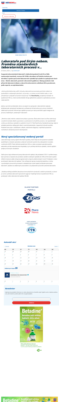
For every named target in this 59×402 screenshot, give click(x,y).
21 (36, 261)
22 (44, 261)
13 (28, 257)
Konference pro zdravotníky (19, 275)
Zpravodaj (4, 7)
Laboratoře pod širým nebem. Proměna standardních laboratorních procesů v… (24, 64)
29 (20, 251)
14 (36, 257)
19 (20, 261)
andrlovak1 (16, 71)
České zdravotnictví (21, 55)
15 (44, 257)
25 (13, 264)
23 (52, 261)
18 (13, 261)
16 (52, 257)
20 (28, 261)
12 (20, 257)
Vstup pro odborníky (9, 16)
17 (5, 261)
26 (20, 264)
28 (13, 251)
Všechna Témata (21, 10)
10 (5, 257)
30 (28, 251)
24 (5, 264)
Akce (3, 13)
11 (13, 257)
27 (5, 251)
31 (36, 251)
